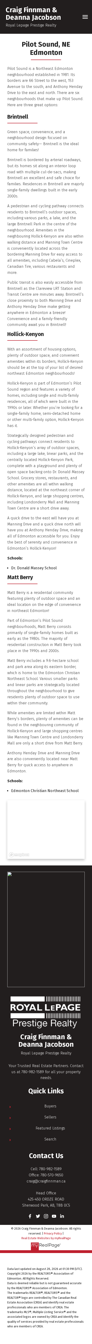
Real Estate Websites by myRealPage (46, 1238)
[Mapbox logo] (19, 854)
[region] (46, 829)
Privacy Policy (53, 1233)
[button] (30, 1216)
